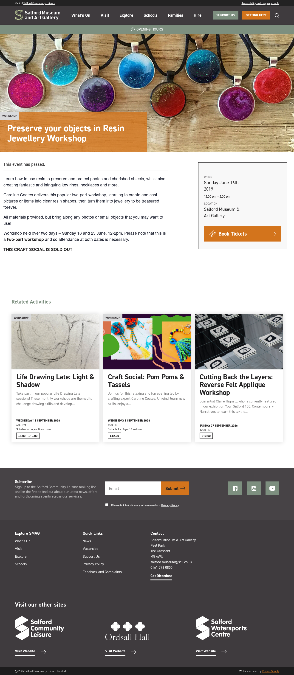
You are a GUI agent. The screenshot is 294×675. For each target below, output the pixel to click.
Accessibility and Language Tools (260, 3)
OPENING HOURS (149, 29)
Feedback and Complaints (102, 571)
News (87, 541)
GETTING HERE (256, 15)
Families (175, 15)
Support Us (91, 556)
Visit (105, 15)
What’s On (22, 541)
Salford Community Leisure (39, 3)
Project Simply (270, 671)
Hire (197, 15)
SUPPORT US (225, 15)
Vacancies (90, 548)
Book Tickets (232, 233)
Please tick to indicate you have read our (145, 505)
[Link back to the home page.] (37, 15)
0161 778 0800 (161, 567)
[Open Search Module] (274, 15)
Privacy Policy (170, 505)
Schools (151, 15)
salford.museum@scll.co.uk (171, 562)
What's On (80, 15)
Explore (126, 15)
